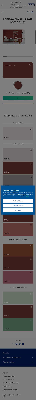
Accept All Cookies (18, 205)
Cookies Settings (18, 200)
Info (27, 195)
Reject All (18, 210)
